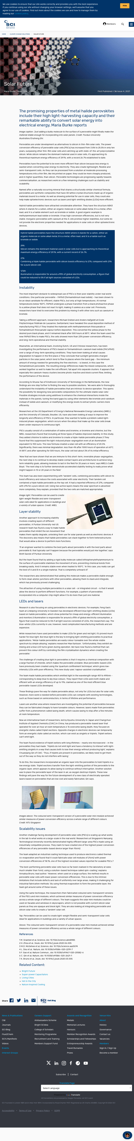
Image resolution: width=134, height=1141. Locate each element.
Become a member (109, 1053)
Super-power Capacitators (35, 974)
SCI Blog (6, 1030)
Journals (6, 1025)
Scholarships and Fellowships (81, 1039)
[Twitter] (48, 1064)
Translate (75, 1095)
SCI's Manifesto (9, 1039)
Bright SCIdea (41, 1025)
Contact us (105, 1034)
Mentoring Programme (46, 1034)
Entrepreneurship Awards (79, 1044)
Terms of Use (25, 1111)
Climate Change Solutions (20, 34)
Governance (105, 1030)
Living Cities (28, 978)
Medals (70, 1020)
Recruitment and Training (47, 1039)
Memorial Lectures (76, 1025)
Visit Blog (51, 1000)
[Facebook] (71, 1063)
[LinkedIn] (56, 1063)
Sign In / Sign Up (108, 1048)
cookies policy (21, 14)
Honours (71, 1030)
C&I (3, 1020)
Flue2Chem (7, 1034)
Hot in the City (29, 981)
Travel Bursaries (75, 1048)
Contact (74, 1074)
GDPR (57, 1111)
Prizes (70, 1053)
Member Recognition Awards (81, 1034)
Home (4, 34)
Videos (5, 1044)
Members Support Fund (46, 1044)
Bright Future (28, 971)
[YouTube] (86, 1063)
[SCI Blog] (78, 1063)
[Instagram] (64, 1063)
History (103, 1025)
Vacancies (105, 1039)
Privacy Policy (43, 1111)
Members (111, 24)
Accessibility (8, 1111)
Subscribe (61, 1074)
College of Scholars (44, 1030)
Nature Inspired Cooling (33, 985)
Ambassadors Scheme (45, 1020)
